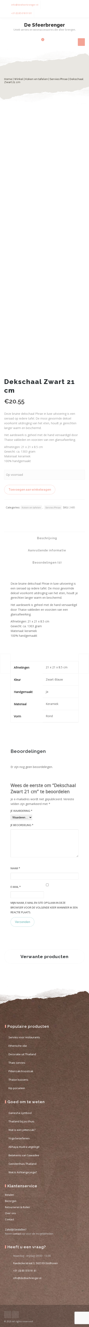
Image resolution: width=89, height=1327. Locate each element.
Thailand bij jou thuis (21, 1121)
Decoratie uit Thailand (22, 1054)
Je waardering (21, 811)
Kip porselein (16, 1088)
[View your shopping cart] (40, 42)
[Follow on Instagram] (81, 5)
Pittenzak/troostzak (20, 1071)
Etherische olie (17, 1046)
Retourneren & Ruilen (17, 1207)
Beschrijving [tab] (46, 538)
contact (17, 1233)
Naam (15, 868)
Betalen (9, 1195)
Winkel (18, 79)
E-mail (16, 887)
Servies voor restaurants (24, 1037)
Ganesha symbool (20, 1113)
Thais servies (16, 1063)
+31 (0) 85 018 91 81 (21, 13)
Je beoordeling (22, 825)
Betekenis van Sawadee (23, 1155)
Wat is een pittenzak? (21, 1130)
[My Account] (33, 42)
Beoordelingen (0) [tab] (47, 562)
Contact (9, 1219)
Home (8, 79)
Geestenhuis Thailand (22, 1164)
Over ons (10, 1213)
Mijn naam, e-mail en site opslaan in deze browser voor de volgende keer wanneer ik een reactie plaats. (44, 907)
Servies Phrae (59, 79)
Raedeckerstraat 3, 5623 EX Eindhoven (35, 1263)
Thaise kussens (18, 1079)
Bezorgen (10, 1201)
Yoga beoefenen (19, 1138)
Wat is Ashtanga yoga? (22, 1172)
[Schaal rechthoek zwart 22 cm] (5, 664)
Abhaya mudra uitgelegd (23, 1147)
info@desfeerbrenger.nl (24, 4)
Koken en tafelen (36, 79)
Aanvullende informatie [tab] (46, 550)
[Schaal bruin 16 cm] (84, 664)
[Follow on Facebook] (72, 5)
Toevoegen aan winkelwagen (29, 489)
